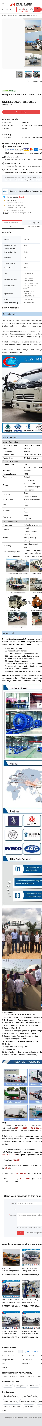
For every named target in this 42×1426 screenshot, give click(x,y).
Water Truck (34, 1386)
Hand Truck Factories (30, 1396)
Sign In (5, 213)
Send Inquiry (21, 112)
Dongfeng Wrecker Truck (12, 1406)
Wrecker (35, 15)
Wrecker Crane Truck (28, 1401)
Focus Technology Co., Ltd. (27, 1417)
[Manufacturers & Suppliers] (21, 4)
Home (4, 15)
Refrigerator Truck (8, 1360)
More (4, 1410)
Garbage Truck (27, 1363)
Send (20, 1233)
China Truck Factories (11, 1396)
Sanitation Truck (27, 1356)
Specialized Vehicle (24, 15)
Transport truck (7, 1356)
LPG (3, 1363)
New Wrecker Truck (10, 1401)
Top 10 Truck (29, 1406)
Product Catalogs (32, 1351)
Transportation (12, 15)
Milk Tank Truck (27, 1360)
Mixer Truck (8, 1386)
